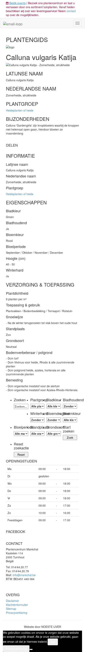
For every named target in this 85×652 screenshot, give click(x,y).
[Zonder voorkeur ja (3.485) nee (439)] (53, 420)
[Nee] (31, 649)
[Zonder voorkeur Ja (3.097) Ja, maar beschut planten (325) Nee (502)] (37, 420)
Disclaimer (12, 601)
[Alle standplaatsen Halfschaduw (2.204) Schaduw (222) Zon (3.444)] (37, 433)
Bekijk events (17, 3)
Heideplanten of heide (19, 110)
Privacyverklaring (16, 613)
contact (71, 11)
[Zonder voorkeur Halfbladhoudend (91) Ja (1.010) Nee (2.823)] (70, 406)
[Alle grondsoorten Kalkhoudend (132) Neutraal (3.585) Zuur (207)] (53, 433)
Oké (52, 642)
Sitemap (11, 609)
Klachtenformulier (17, 605)
